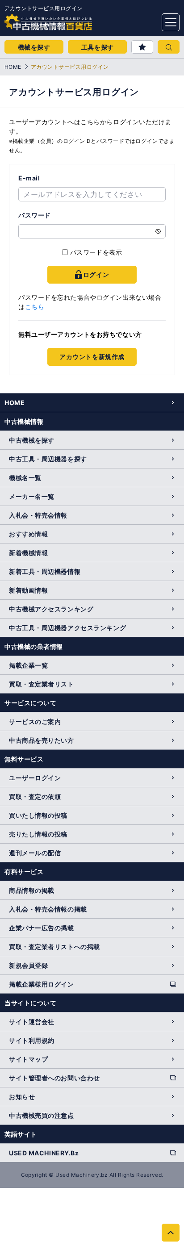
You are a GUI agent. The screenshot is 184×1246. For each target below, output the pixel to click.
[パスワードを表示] (158, 231)
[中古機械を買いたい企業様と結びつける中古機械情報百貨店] (31, 19)
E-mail (29, 178)
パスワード (34, 215)
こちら (35, 306)
